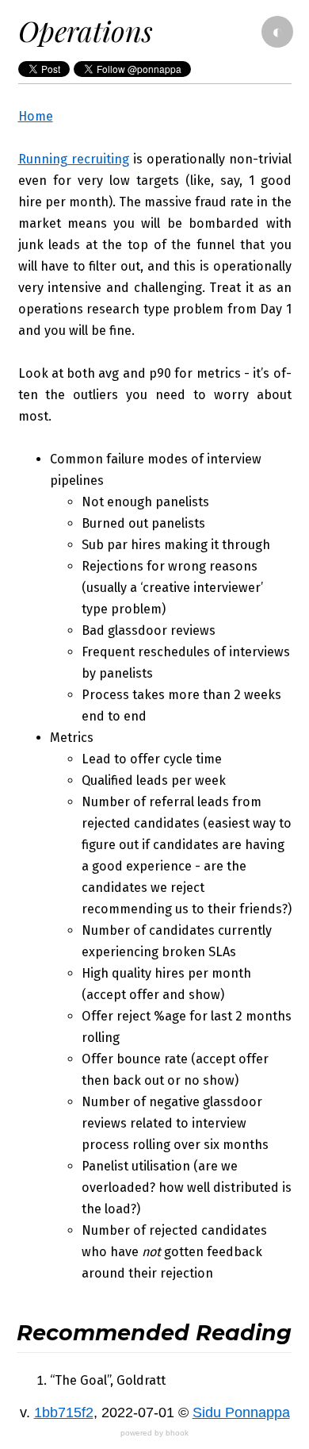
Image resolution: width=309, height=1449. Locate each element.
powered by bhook (154, 1432)
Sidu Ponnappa (241, 1412)
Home (35, 116)
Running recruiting (73, 159)
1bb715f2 (63, 1412)
